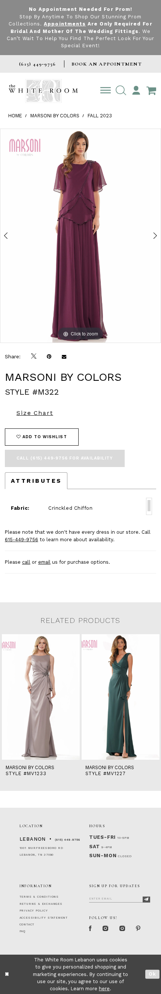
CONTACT (27, 924)
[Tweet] (34, 356)
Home (15, 115)
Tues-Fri (102, 837)
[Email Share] (64, 356)
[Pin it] (49, 356)
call (26, 562)
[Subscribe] (147, 900)
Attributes (36, 480)
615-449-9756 (21, 539)
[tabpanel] (80, 236)
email (44, 562)
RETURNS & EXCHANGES (41, 904)
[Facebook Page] (91, 928)
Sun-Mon (103, 855)
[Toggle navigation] (105, 90)
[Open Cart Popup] (151, 90)
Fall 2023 (100, 115)
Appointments (65, 24)
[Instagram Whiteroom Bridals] (122, 928)
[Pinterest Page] (138, 928)
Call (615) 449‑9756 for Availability (64, 458)
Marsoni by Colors (54, 115)
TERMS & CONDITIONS (39, 896)
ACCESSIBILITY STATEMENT (43, 917)
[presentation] (41, 697)
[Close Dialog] (6, 974)
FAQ (22, 931)
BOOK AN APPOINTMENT (107, 64)
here (104, 988)
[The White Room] (43, 91)
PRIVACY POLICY (33, 910)
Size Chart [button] (34, 412)
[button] (120, 90)
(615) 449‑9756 (67, 839)
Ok (153, 974)
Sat (94, 846)
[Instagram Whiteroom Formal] (105, 928)
